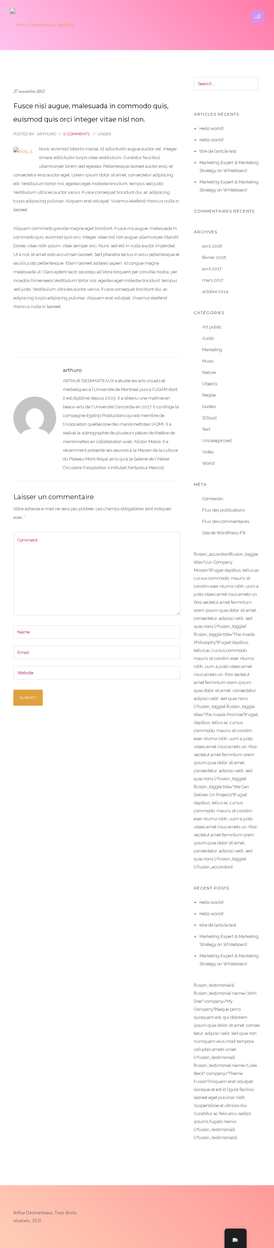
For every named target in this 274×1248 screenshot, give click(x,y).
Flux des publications (223, 510)
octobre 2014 (215, 291)
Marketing (212, 349)
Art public (212, 326)
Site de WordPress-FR (224, 532)
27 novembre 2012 (28, 91)
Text (206, 429)
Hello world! (211, 128)
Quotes (209, 406)
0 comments (76, 134)
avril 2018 (212, 246)
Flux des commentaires (225, 521)
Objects (209, 383)
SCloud (209, 417)
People (209, 395)
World (208, 463)
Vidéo (208, 451)
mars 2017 (212, 280)
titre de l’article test (217, 151)
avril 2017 (212, 268)
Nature (209, 372)
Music (208, 361)
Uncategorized (217, 440)
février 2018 (214, 257)
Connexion (212, 498)
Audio (208, 338)
